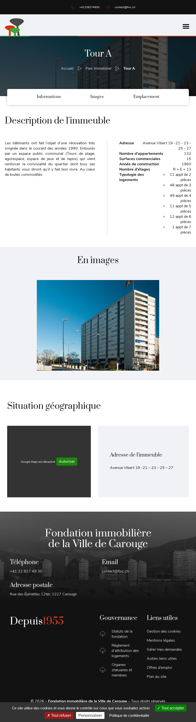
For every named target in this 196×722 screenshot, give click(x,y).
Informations (49, 96)
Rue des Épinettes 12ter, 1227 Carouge (43, 594)
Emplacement (146, 96)
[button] (185, 26)
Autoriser (67, 461)
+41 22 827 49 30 (26, 571)
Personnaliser (90, 715)
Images (97, 96)
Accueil (67, 68)
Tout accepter (172, 708)
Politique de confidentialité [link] (129, 715)
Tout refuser (60, 715)
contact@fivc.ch (115, 571)
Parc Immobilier (98, 68)
